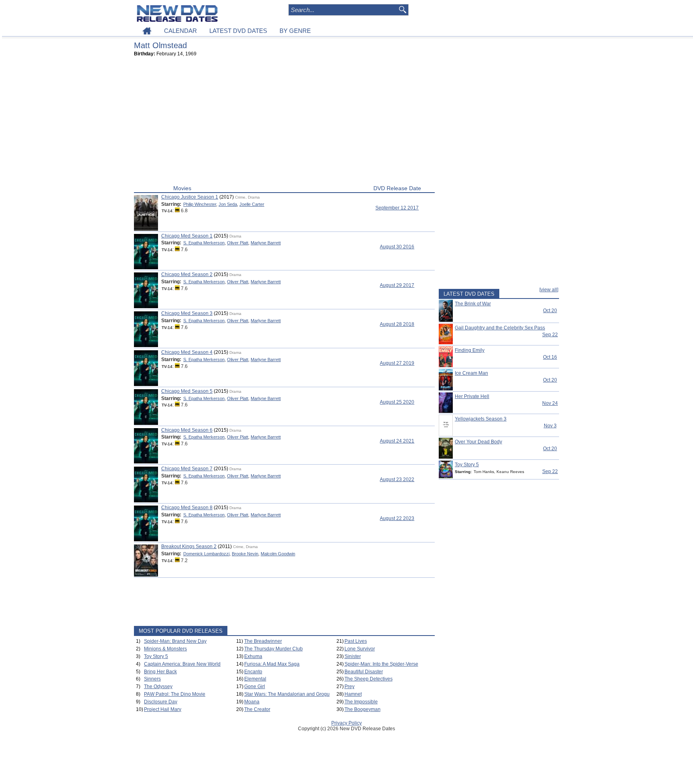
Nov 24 (550, 403)
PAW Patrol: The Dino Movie (174, 694)
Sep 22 (550, 334)
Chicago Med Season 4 (187, 352)
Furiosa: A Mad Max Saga (272, 664)
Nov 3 (550, 426)
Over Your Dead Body (478, 442)
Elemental (255, 679)
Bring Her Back (160, 671)
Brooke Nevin (245, 553)
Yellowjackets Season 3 (481, 419)
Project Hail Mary (162, 709)
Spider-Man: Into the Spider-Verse (381, 664)
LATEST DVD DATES (238, 30)
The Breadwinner (263, 641)
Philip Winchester (199, 204)
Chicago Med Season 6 (187, 430)
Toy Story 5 (156, 656)
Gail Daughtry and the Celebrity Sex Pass (500, 328)
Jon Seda (228, 204)
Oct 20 (550, 310)
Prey (349, 686)
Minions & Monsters (165, 649)
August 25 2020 (397, 402)
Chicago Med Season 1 (187, 236)
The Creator (257, 709)
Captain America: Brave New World (182, 664)
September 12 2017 (397, 208)
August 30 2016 (397, 247)
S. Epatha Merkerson (204, 242)
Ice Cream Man (471, 373)
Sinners (152, 679)
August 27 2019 (397, 363)
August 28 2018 (397, 324)
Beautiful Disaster (363, 671)
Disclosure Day (160, 702)
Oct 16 (550, 357)
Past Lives (355, 641)
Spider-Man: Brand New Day (175, 641)
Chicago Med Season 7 (187, 468)
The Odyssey (158, 686)
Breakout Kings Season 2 (189, 546)
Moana (251, 702)
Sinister (352, 656)
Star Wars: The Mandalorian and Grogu (287, 694)
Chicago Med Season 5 (187, 391)
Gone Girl (254, 686)
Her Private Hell (472, 396)
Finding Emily (469, 350)
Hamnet (353, 694)
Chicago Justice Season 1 (189, 197)
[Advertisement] (284, 123)
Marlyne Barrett (266, 242)
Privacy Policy (346, 723)
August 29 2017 (397, 285)
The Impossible (361, 702)
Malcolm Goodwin (278, 553)
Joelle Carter (251, 204)
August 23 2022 (397, 479)
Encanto (253, 671)
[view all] (548, 289)
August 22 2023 (397, 518)
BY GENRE (295, 30)
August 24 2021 (397, 441)
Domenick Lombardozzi (206, 553)
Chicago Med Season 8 (187, 507)
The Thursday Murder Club (273, 649)
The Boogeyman (362, 709)
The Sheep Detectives (368, 679)
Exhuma (253, 656)
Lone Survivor (359, 649)
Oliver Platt (237, 242)
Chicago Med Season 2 (187, 274)
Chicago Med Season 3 (187, 313)
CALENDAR (180, 30)
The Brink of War (473, 304)
